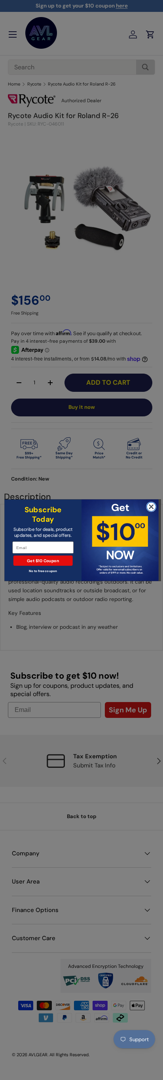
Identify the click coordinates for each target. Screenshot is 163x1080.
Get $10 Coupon (43, 560)
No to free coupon (43, 571)
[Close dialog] (151, 506)
